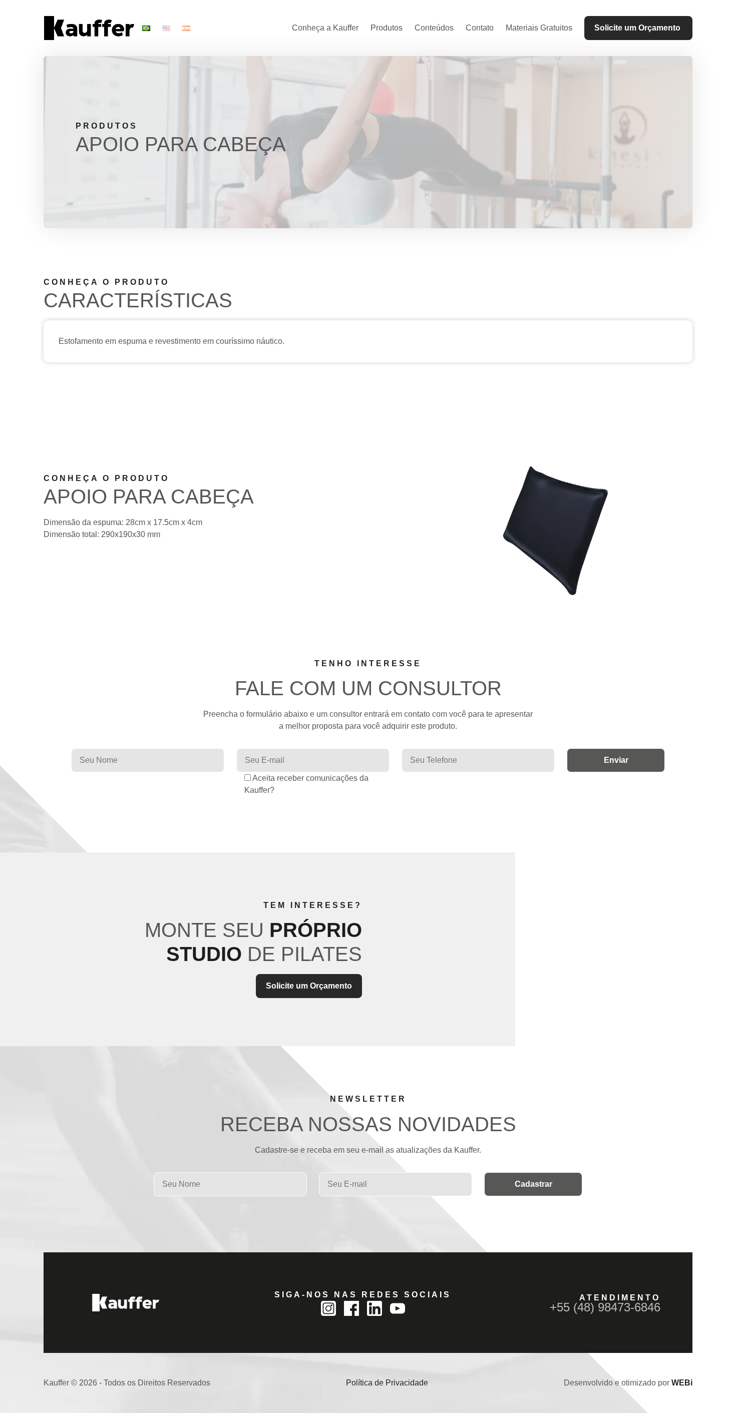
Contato (480, 28)
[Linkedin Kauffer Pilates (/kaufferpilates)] (374, 1308)
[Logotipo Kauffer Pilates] (89, 28)
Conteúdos (434, 28)
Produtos (387, 28)
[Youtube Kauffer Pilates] (397, 1308)
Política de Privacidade (387, 1382)
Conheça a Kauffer (325, 28)
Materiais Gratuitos (539, 28)
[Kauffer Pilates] (126, 1302)
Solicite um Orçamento (637, 28)
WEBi (681, 1382)
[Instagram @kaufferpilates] (328, 1308)
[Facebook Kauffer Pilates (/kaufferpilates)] (351, 1308)
